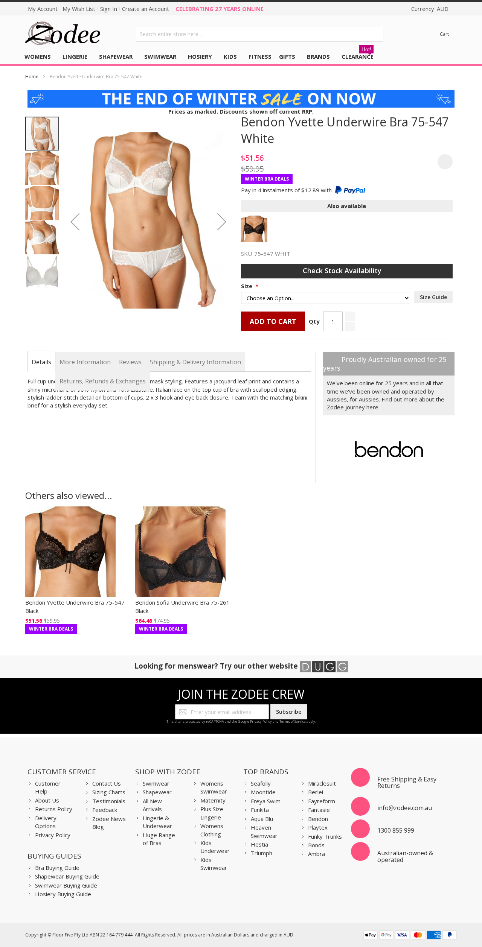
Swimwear (156, 783)
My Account (43, 8)
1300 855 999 (395, 830)
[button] (75, 221)
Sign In (108, 8)
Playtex (318, 827)
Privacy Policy (261, 721)
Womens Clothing (211, 830)
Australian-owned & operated (405, 856)
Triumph (261, 853)
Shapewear (157, 792)
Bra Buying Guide (57, 867)
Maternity (213, 800)
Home (31, 76)
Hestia (259, 844)
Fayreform (321, 801)
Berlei (315, 792)
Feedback (104, 809)
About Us (47, 800)
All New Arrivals (152, 805)
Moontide (263, 792)
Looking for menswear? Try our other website (217, 665)
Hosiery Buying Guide (63, 894)
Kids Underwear (215, 846)
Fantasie (319, 809)
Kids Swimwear (213, 863)
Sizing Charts (108, 792)
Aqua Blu (262, 818)
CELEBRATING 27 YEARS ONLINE (219, 8)
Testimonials (108, 801)
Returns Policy (53, 809)
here (372, 407)
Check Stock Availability (343, 270)
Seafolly (261, 783)
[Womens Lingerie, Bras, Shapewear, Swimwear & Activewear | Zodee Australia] (63, 34)
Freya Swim (266, 801)
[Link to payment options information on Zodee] (410, 935)
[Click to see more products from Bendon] (389, 449)
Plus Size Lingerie (211, 813)
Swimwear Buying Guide (66, 885)
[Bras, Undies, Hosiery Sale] (241, 93)
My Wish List (79, 8)
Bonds (316, 845)
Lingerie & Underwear (157, 822)
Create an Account (145, 8)
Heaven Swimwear (264, 831)
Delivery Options (45, 822)
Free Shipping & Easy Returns (406, 782)
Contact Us (106, 783)
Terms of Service (292, 721)
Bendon (318, 818)
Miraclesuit (322, 783)
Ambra (316, 853)
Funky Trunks (325, 836)
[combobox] (259, 34)
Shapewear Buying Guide (67, 876)
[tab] (41, 362)
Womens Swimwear (213, 787)
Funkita (260, 809)
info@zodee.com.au (404, 808)
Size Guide (433, 297)
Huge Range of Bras (159, 839)
